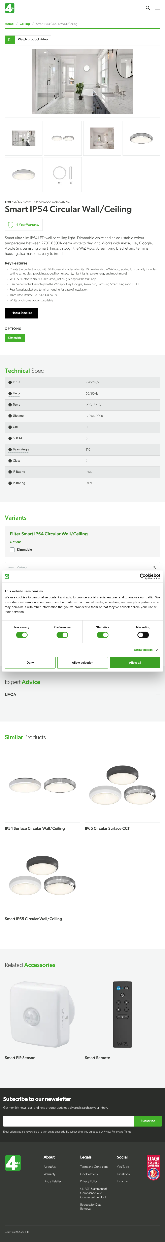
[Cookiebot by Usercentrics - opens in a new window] (142, 576)
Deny (30, 662)
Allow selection (82, 662)
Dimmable (24, 549)
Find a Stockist (21, 313)
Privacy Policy (89, 1181)
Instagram (123, 1181)
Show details (143, 649)
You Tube (123, 1167)
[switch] (62, 635)
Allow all (135, 662)
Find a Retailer (52, 1181)
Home (9, 24)
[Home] (24, 1184)
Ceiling (25, 24)
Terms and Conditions (94, 1167)
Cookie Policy (89, 1174)
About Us (50, 1167)
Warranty (49, 1174)
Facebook (123, 1174)
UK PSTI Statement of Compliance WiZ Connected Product (93, 1193)
